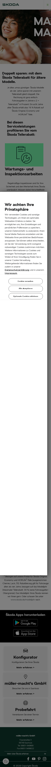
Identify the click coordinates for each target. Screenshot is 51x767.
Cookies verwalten (25, 281)
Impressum (11, 273)
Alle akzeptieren (26, 288)
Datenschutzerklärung (17, 270)
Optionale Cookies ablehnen (25, 296)
